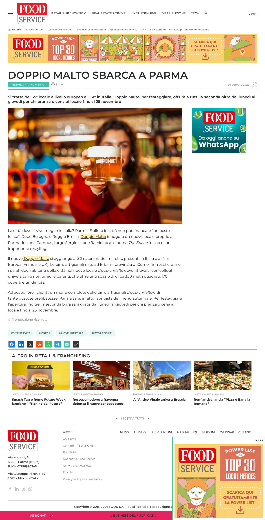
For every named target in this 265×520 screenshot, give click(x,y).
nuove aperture (71, 333)
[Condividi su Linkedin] (21, 344)
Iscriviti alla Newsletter (153, 29)
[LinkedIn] (17, 488)
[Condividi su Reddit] (39, 344)
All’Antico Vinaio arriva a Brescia (159, 399)
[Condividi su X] (30, 344)
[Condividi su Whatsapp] (48, 344)
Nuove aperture (34, 29)
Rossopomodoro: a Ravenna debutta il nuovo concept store (98, 401)
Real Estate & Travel (109, 13)
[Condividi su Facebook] (11, 344)
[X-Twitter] (24, 488)
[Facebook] (10, 488)
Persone (209, 432)
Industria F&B (144, 13)
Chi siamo (69, 438)
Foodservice (20, 333)
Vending (244, 432)
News (124, 432)
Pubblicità (70, 452)
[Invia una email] (67, 344)
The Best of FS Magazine (91, 29)
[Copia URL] (76, 344)
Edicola (68, 472)
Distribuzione (173, 13)
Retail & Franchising (69, 13)
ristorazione (102, 333)
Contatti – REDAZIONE (78, 445)
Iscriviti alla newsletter (78, 465)
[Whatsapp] (30, 488)
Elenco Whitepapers (197, 29)
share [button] (254, 84)
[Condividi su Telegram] (57, 344)
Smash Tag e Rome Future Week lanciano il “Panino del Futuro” (38, 401)
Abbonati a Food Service (123, 29)
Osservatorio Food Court (60, 29)
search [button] (205, 13)
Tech (195, 13)
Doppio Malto (93, 236)
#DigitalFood (187, 432)
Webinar (227, 432)
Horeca (44, 333)
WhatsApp (175, 29)
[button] (10, 13)
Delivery (139, 432)
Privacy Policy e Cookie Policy (82, 479)
